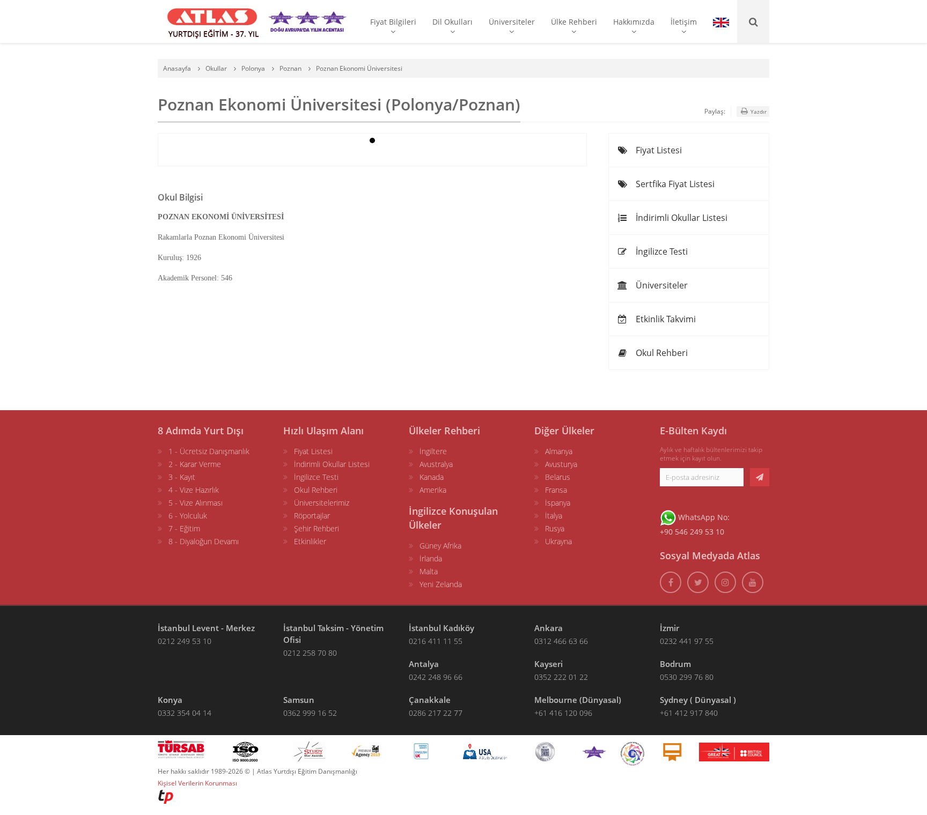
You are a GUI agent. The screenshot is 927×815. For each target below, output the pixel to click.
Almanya (558, 451)
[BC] (734, 751)
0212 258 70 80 (310, 653)
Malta (429, 571)
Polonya (253, 68)
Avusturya (561, 464)
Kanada (432, 477)
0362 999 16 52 (310, 713)
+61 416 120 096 (563, 713)
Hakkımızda (633, 22)
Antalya (424, 663)
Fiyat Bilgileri (393, 22)
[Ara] (753, 21)
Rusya (554, 528)
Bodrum (675, 663)
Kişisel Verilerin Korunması (197, 783)
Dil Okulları (452, 22)
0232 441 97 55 (686, 641)
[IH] (632, 751)
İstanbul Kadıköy (441, 628)
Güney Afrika (440, 545)
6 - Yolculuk (187, 515)
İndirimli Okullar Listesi (680, 218)
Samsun (298, 699)
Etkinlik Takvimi (665, 319)
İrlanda (431, 558)
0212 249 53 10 (184, 641)
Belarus (557, 477)
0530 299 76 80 (686, 677)
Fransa (556, 490)
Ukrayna (558, 541)
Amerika (433, 490)
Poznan (290, 68)
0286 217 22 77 (435, 713)
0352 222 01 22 (561, 677)
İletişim (684, 22)
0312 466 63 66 (561, 641)
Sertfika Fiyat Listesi (674, 184)
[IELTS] (672, 751)
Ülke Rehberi (574, 22)
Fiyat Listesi (658, 150)
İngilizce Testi (661, 251)
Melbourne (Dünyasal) (577, 699)
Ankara (548, 628)
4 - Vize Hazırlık (193, 490)
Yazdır (758, 111)
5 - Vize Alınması (195, 503)
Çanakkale (430, 699)
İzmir (669, 628)
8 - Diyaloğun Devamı (203, 541)
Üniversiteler (512, 22)
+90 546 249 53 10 (692, 532)
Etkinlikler (310, 541)
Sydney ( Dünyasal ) (698, 699)
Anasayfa (177, 68)
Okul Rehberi (661, 353)
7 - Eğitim (184, 528)
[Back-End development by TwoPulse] (166, 796)
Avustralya (436, 464)
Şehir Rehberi (316, 528)
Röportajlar (312, 515)
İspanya (557, 503)
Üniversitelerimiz (321, 503)
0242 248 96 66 (435, 677)
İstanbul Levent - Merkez (206, 628)
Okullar (216, 68)
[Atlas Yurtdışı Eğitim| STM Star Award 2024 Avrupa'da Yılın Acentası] (594, 751)
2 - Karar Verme (194, 464)
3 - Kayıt (181, 477)
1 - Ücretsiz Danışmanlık (208, 451)
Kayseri (548, 663)
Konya (170, 699)
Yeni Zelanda (441, 584)
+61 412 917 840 (689, 713)
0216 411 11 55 (435, 641)
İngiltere (433, 451)
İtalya (553, 515)
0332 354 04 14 (184, 713)
